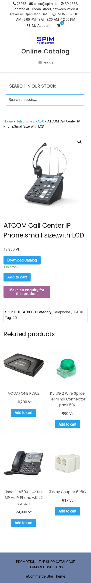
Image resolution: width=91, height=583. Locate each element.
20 (15, 317)
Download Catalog (22, 260)
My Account (41, 26)
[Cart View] (58, 26)
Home (8, 121)
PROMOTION (25, 562)
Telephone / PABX (30, 121)
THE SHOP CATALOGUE (57, 562)
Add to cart (17, 277)
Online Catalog (45, 51)
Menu (48, 63)
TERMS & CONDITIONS (45, 567)
